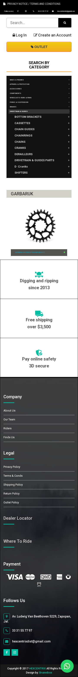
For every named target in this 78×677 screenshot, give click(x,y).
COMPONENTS (15, 93)
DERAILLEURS (23, 154)
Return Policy (11, 493)
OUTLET (40, 47)
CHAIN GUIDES (24, 129)
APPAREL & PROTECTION (19, 84)
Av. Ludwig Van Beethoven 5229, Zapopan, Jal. (37, 619)
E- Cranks (21, 166)
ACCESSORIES (16, 89)
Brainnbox (45, 672)
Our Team (9, 419)
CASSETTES (22, 123)
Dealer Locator (17, 518)
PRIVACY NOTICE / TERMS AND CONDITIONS (32, 3)
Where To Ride (17, 541)
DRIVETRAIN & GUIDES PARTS (34, 160)
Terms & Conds (13, 475)
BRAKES (13, 107)
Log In (21, 35)
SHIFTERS (21, 172)
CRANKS (20, 147)
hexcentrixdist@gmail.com (66, 11)
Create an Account (55, 35)
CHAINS (20, 141)
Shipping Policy (13, 484)
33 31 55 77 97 (42, 11)
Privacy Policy (11, 466)
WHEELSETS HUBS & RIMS (21, 98)
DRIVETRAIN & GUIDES (19, 111)
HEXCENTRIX (37, 668)
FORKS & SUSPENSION (19, 102)
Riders (7, 428)
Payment (16, 564)
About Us (9, 410)
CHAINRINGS (23, 135)
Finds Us (9, 437)
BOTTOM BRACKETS (28, 116)
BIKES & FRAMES (17, 80)
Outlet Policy (11, 502)
